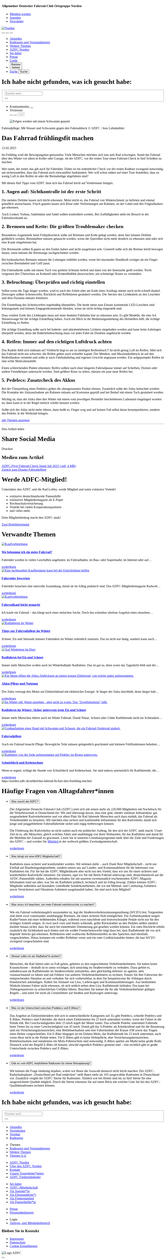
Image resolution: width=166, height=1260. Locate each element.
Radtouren (16, 1138)
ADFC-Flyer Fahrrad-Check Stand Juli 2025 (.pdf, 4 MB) (39, 466)
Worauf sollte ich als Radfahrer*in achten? (36, 956)
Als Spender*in (20, 1191)
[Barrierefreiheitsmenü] (3, 32)
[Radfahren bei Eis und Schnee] (18, 649)
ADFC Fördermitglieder (25, 1177)
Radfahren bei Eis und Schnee (22, 657)
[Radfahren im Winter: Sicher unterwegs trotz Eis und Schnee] (54, 702)
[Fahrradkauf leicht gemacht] (15, 596)
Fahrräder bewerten (16, 578)
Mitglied (53, 841)
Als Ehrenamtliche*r (23, 1194)
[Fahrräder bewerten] (45, 570)
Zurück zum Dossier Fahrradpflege (24, 469)
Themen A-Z (18, 1155)
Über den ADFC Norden (26, 1166)
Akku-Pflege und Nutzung (20, 683)
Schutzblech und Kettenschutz (22, 762)
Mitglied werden (20, 14)
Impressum (17, 1238)
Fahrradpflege (11, 736)
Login (13, 60)
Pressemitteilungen (22, 1212)
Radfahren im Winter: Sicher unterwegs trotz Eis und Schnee (44, 710)
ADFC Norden (19, 49)
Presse (14, 56)
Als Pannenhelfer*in (23, 1202)
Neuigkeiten (17, 1130)
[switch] (31, 107)
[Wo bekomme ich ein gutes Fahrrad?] (15, 544)
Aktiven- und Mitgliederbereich (30, 1223)
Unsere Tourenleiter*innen (27, 1173)
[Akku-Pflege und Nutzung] (68, 675)
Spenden (15, 17)
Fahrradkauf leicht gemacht (21, 604)
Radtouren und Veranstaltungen (30, 42)
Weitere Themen (20, 46)
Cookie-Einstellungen (23, 1246)
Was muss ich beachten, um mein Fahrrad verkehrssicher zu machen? (52, 904)
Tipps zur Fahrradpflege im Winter (26, 631)
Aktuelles (16, 38)
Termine (15, 1134)
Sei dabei (15, 53)
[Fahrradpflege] (61, 728)
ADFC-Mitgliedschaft (24, 1187)
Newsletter (16, 21)
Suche (14, 71)
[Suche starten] (6, 98)
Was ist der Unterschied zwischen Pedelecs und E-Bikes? (45, 1008)
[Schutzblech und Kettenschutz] (50, 754)
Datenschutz (18, 1242)
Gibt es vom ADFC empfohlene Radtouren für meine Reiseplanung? (50, 1063)
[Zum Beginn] (3, 1257)
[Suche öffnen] (7, 32)
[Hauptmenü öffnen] (11, 32)
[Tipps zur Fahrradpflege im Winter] (17, 623)
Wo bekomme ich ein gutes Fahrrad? (27, 552)
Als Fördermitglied (22, 1198)
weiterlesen (17, 848)
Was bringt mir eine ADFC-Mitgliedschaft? (35, 856)
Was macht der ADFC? (24, 801)
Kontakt (15, 1169)
